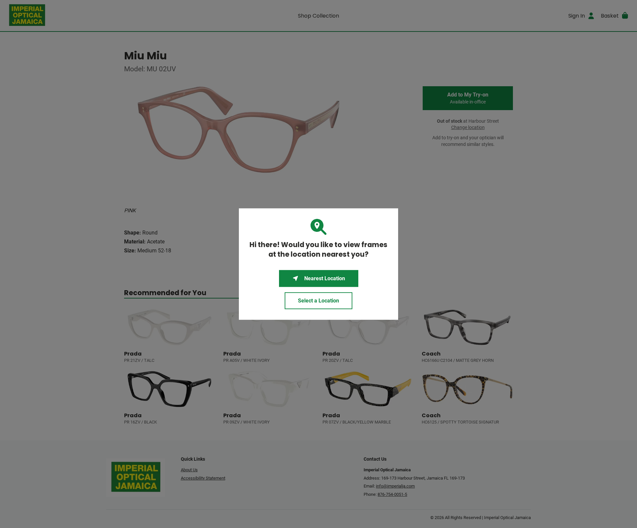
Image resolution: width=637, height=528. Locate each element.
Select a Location (318, 300)
